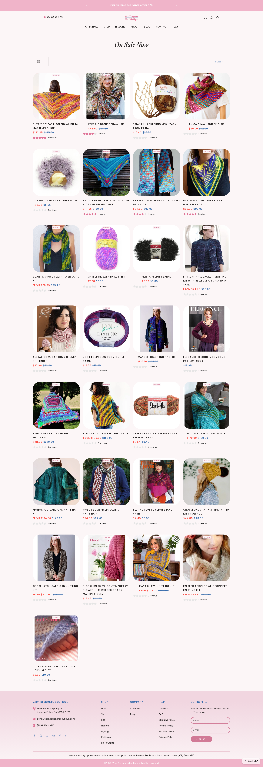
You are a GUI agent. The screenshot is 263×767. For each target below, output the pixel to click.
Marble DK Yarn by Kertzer (106, 276)
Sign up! (201, 739)
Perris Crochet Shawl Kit (106, 124)
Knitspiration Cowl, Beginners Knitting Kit (205, 588)
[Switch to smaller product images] (43, 61)
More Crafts (107, 742)
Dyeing (105, 731)
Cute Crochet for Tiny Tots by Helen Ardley (55, 668)
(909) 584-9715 (55, 17)
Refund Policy (166, 725)
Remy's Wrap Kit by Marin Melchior (50, 435)
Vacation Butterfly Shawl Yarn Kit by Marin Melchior (106, 202)
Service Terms (166, 731)
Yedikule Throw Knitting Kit (207, 433)
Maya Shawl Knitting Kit (156, 586)
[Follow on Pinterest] (60, 735)
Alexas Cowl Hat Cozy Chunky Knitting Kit (55, 359)
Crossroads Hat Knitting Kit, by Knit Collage (206, 511)
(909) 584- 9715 (45, 725)
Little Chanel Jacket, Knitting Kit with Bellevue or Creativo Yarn (205, 280)
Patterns (106, 737)
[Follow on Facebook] (34, 735)
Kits (103, 720)
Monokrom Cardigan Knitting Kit (54, 511)
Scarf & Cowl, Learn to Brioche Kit (56, 278)
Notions (105, 725)
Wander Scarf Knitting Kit (157, 357)
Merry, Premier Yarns (156, 276)
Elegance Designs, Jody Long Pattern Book (204, 359)
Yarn (103, 714)
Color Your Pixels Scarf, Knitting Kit (101, 511)
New (103, 708)
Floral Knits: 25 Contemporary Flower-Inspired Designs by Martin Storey (105, 590)
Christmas (91, 26)
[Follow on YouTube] (53, 735)
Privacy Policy (166, 737)
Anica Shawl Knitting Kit (207, 124)
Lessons (120, 26)
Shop (107, 26)
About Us (135, 708)
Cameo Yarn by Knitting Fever (56, 200)
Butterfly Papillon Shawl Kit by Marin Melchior (55, 126)
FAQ (175, 26)
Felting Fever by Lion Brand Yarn (153, 511)
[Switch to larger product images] (38, 61)
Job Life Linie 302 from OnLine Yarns (104, 359)
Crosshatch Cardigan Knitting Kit (55, 588)
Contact (162, 26)
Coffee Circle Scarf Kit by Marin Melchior (156, 202)
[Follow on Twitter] (47, 735)
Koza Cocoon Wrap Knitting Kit (106, 433)
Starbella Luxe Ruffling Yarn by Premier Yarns (156, 435)
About (135, 26)
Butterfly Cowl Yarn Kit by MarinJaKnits (202, 202)
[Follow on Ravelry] (66, 735)
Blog (147, 26)
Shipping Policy (167, 720)
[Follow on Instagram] (40, 735)
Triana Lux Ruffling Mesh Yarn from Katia (154, 126)
